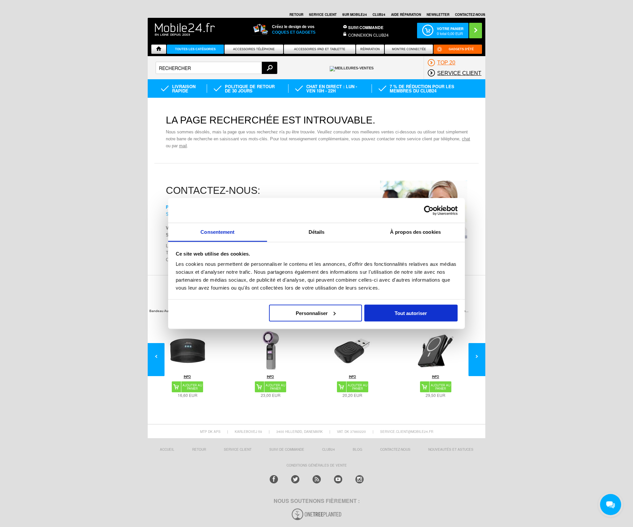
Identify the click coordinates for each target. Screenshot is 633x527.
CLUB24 (328, 449)
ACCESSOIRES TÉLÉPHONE (254, 49)
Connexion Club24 (368, 35)
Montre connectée (409, 49)
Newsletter (438, 14)
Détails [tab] (317, 232)
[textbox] (216, 68)
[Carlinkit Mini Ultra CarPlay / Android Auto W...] (352, 350)
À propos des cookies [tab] (415, 232)
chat (466, 138)
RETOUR (296, 14)
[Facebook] (274, 479)
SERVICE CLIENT (323, 14)
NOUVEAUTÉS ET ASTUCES (450, 449)
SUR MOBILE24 (354, 14)
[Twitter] (295, 479)
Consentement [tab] (217, 232)
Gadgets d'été (461, 49)
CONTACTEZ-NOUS (470, 14)
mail (183, 145)
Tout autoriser (411, 313)
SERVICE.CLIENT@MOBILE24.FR (406, 431)
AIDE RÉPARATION (406, 14)
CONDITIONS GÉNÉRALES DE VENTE (316, 465)
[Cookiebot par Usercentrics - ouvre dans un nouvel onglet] (429, 210)
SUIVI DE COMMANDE (286, 449)
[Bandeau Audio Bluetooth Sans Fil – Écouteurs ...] (187, 350)
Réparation (370, 49)
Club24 (379, 14)
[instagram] (359, 479)
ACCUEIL (167, 449)
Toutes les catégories (195, 49)
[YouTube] (338, 479)
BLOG (357, 449)
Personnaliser (312, 313)
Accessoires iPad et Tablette (319, 49)
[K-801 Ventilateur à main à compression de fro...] (270, 350)
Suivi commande (365, 27)
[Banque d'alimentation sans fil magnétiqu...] (435, 350)
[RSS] (317, 479)
